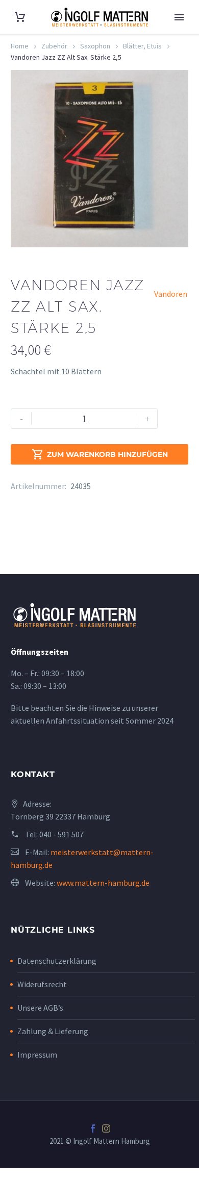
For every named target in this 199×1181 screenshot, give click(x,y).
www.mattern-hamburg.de (103, 883)
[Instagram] (106, 1128)
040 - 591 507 (61, 834)
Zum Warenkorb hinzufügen (100, 454)
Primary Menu (179, 17)
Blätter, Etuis (142, 45)
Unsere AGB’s (40, 1008)
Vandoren (170, 294)
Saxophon (95, 45)
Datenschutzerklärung (56, 961)
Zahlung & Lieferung (52, 1031)
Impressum (37, 1054)
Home (20, 45)
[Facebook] (93, 1128)
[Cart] (20, 17)
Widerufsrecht (42, 984)
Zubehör (54, 45)
